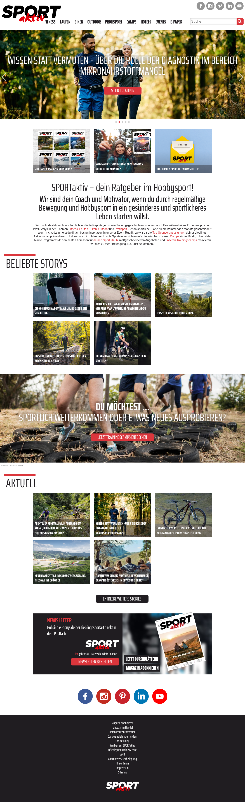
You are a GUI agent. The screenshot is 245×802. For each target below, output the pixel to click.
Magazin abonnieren (122, 723)
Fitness (50, 22)
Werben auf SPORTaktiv (122, 745)
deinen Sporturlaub (105, 240)
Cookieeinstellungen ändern (122, 736)
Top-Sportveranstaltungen (168, 232)
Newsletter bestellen (95, 661)
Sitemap (122, 772)
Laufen (65, 22)
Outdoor (94, 22)
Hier (76, 654)
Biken (79, 22)
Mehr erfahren (122, 90)
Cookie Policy (122, 741)
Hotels (146, 22)
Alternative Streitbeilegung (122, 759)
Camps (131, 22)
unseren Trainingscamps (182, 240)
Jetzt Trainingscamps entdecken (122, 437)
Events (161, 22)
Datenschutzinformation (122, 732)
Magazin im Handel (122, 727)
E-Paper (176, 22)
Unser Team (122, 763)
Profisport (113, 22)
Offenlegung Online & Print (122, 750)
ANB (122, 754)
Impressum (122, 768)
